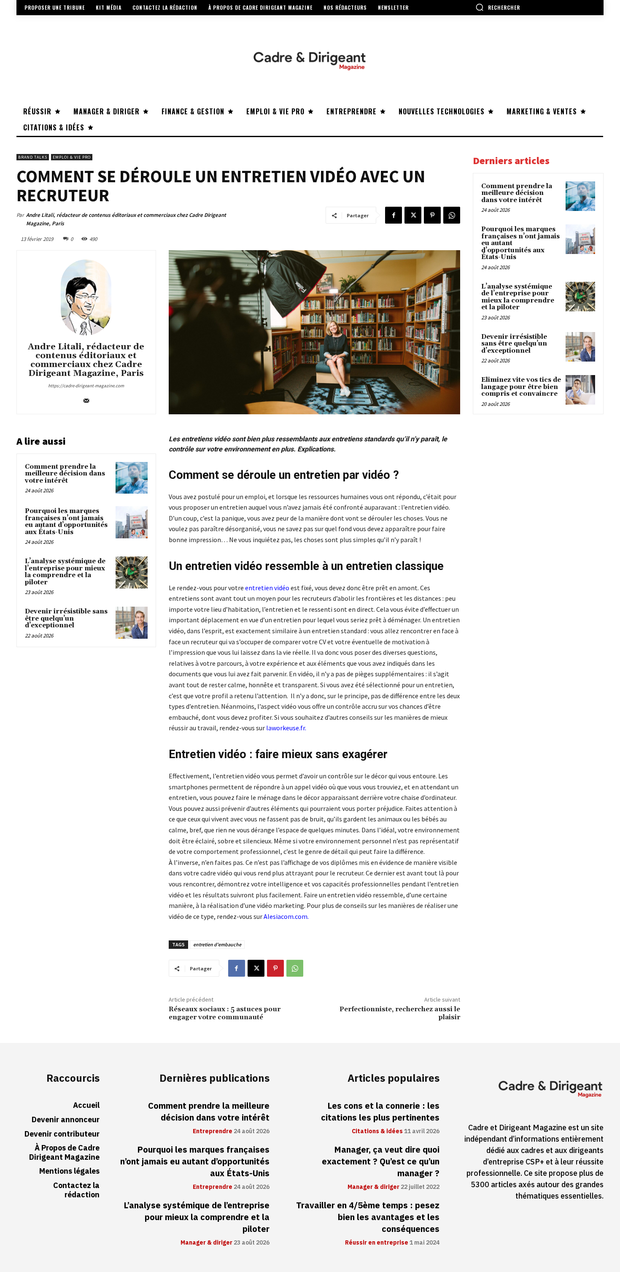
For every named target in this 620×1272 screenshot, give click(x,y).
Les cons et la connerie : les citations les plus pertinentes (380, 1111)
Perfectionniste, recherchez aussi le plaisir (400, 1013)
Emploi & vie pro (72, 157)
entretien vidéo (267, 587)
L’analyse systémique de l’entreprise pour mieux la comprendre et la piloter (65, 571)
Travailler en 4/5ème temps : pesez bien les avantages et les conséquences (367, 1217)
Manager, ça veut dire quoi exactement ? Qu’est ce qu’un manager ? (380, 1161)
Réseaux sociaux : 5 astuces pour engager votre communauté (224, 1013)
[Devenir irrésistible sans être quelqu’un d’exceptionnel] (132, 623)
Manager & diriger (206, 1243)
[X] (412, 215)
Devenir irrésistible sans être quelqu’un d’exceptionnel (66, 618)
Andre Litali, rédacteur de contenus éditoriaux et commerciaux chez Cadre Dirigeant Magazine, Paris (126, 219)
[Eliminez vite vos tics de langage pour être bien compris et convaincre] (580, 390)
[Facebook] (393, 215)
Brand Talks (32, 157)
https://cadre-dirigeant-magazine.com (86, 386)
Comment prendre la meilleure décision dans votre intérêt (65, 474)
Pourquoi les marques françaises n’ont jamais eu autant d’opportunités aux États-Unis (66, 521)
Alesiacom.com (285, 916)
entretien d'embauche (217, 944)
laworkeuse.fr (285, 728)
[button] (497, 7)
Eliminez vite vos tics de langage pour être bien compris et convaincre (521, 387)
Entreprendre (212, 1131)
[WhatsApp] (451, 215)
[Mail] (86, 399)
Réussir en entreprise (376, 1243)
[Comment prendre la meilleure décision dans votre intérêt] (132, 478)
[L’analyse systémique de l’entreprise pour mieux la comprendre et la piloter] (132, 572)
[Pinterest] (432, 215)
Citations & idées (377, 1131)
